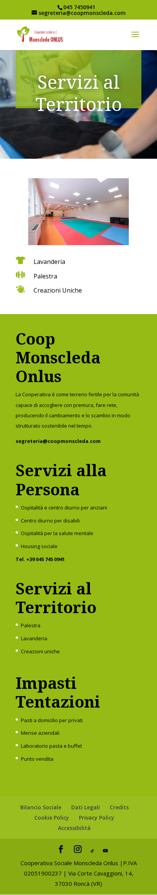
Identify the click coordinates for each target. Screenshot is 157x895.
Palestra (30, 625)
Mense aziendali (40, 732)
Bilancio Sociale (40, 807)
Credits (119, 807)
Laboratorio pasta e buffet (51, 745)
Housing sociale (39, 546)
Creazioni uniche (40, 651)
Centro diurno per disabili (50, 520)
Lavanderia (34, 638)
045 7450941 (79, 7)
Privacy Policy (96, 817)
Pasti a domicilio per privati (52, 720)
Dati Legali (85, 807)
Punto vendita (37, 758)
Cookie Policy (51, 817)
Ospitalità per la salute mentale (57, 533)
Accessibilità (74, 828)
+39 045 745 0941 (45, 559)
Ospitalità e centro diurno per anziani (64, 507)
